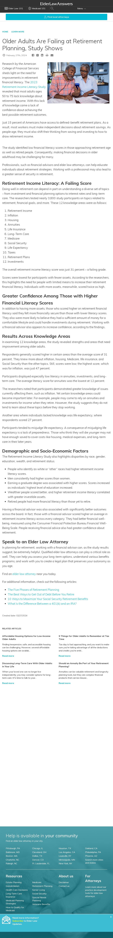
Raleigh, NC (11, 863)
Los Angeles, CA (67, 852)
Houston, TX (65, 848)
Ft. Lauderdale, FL (41, 863)
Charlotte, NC (12, 859)
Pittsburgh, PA (13, 848)
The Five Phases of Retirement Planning (33, 589)
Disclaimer (64, 882)
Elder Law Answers (56, 3)
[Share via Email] (52, 55)
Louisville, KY (65, 855)
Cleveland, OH (39, 852)
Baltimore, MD (13, 852)
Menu (80, 8)
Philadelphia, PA (93, 852)
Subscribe (17, 920)
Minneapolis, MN (67, 859)
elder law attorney (24, 574)
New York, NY (65, 863)
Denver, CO (38, 859)
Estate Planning (13, 882)
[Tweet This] (37, 55)
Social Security (39, 893)
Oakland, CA (91, 848)
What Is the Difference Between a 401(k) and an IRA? (42, 603)
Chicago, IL (37, 848)
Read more (8, 655)
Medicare (36, 882)
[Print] (47, 55)
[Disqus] (56, 719)
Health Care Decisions (17, 889)
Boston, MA (12, 855)
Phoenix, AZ (91, 855)
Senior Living (38, 889)
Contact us (64, 886)
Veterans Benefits (41, 904)
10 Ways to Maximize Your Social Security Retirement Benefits (48, 599)
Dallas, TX (37, 855)
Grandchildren (12, 886)
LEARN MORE (17, 31)
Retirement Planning (42, 886)
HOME (5, 31)
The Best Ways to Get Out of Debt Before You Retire (41, 594)
